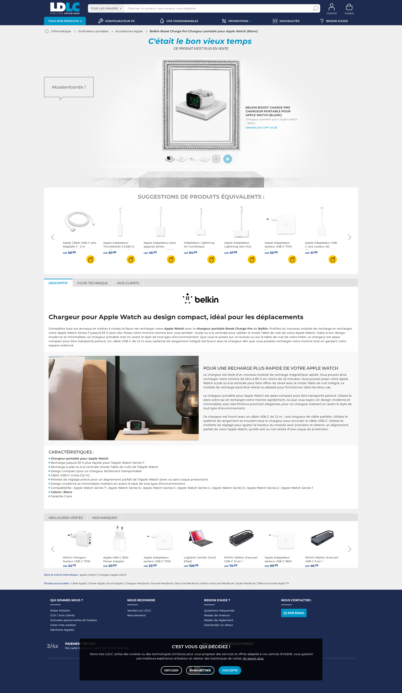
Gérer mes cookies (63, 625)
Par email (296, 613)
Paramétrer (200, 670)
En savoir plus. (253, 658)
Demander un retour (218, 625)
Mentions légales (62, 629)
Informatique (61, 31)
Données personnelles (66, 620)
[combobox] (106, 8)
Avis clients (67, 615)
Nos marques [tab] (104, 518)
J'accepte (230, 670)
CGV (53, 615)
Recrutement (136, 615)
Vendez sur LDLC (139, 610)
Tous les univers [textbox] (104, 8)
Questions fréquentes (219, 610)
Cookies (91, 620)
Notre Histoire (60, 610)
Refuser (171, 670)
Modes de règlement (218, 620)
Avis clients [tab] (128, 283)
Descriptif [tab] (58, 283)
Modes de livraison (217, 615)
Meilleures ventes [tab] (66, 518)
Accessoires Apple (129, 31)
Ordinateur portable (93, 31)
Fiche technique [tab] (92, 283)
